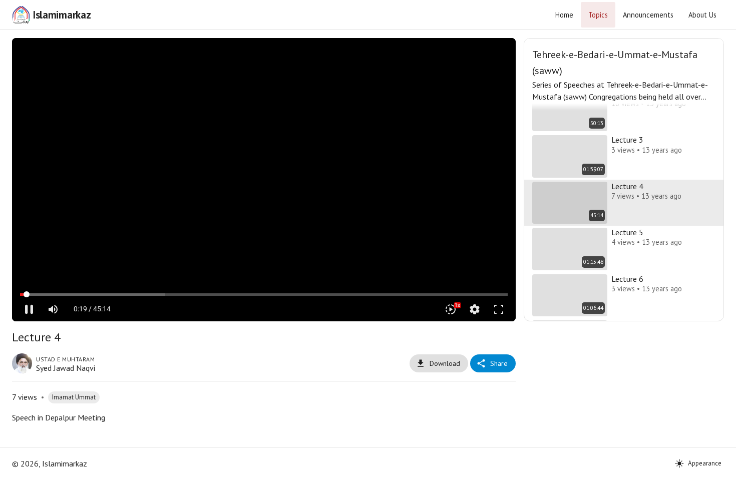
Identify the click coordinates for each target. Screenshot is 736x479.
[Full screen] (499, 309)
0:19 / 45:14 (92, 309)
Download (445, 363)
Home (564, 15)
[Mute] (53, 309)
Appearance (704, 463)
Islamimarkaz (62, 15)
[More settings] (475, 309)
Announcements (648, 15)
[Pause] (29, 309)
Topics (598, 15)
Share (499, 363)
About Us (702, 15)
